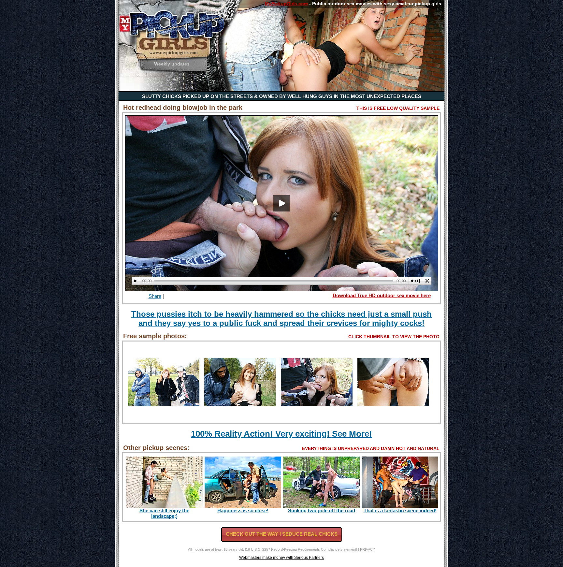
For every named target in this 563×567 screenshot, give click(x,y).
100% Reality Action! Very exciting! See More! (281, 434)
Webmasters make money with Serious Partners (281, 557)
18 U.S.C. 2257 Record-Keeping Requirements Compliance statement (301, 549)
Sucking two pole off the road (321, 510)
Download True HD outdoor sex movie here (382, 295)
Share (155, 296)
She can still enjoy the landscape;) (164, 513)
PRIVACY (367, 549)
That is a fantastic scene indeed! (400, 510)
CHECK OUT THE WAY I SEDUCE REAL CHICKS (282, 534)
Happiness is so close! (242, 510)
